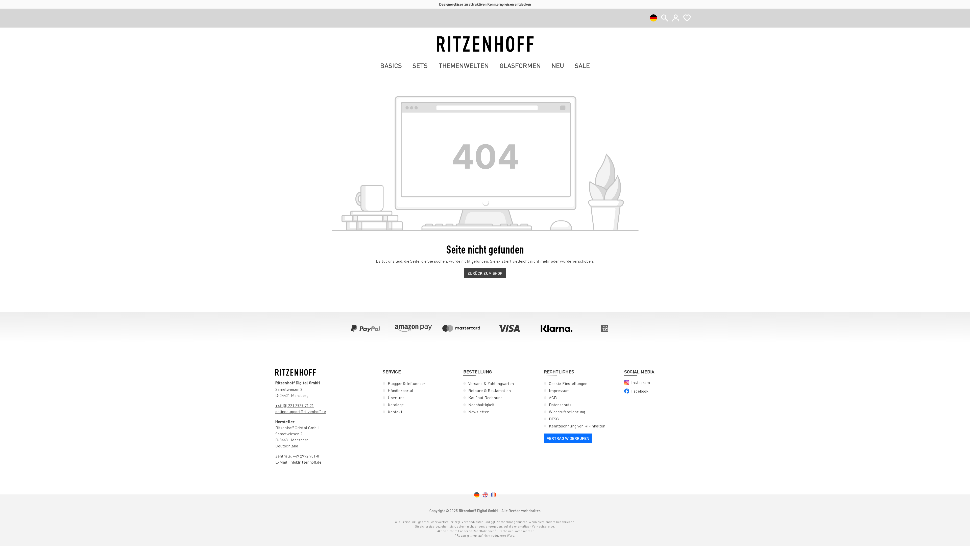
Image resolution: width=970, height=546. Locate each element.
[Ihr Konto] (675, 17)
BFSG (554, 418)
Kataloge (396, 404)
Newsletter (478, 411)
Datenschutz (560, 404)
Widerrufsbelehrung (567, 411)
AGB (553, 397)
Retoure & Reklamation (489, 390)
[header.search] (664, 17)
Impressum (559, 390)
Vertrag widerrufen (568, 438)
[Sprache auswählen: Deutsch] (653, 17)
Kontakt (395, 411)
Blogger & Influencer (406, 383)
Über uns (396, 397)
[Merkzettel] (687, 17)
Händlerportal (400, 390)
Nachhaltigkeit (481, 404)
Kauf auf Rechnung (485, 397)
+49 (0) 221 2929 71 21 (294, 405)
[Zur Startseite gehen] (485, 44)
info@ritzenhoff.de (305, 462)
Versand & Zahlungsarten (491, 383)
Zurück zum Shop (485, 273)
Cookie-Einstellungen (568, 383)
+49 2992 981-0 (306, 456)
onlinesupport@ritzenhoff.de (300, 411)
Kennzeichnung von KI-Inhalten (577, 425)
